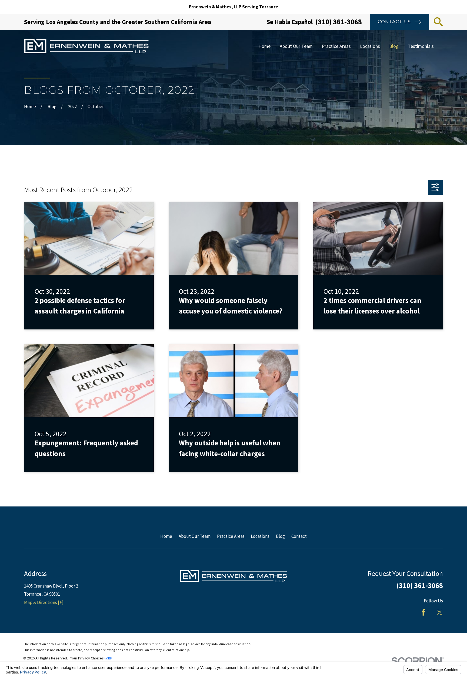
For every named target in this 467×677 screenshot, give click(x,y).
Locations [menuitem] (370, 46)
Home (166, 536)
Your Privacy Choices (87, 658)
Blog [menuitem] (394, 46)
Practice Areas (231, 536)
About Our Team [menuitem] (296, 46)
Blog (280, 536)
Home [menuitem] (264, 46)
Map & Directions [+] (44, 602)
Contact (299, 536)
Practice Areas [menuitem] (336, 46)
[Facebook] (423, 612)
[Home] (86, 46)
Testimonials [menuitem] (421, 46)
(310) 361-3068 (338, 21)
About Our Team (195, 536)
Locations (260, 536)
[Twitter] (439, 612)
